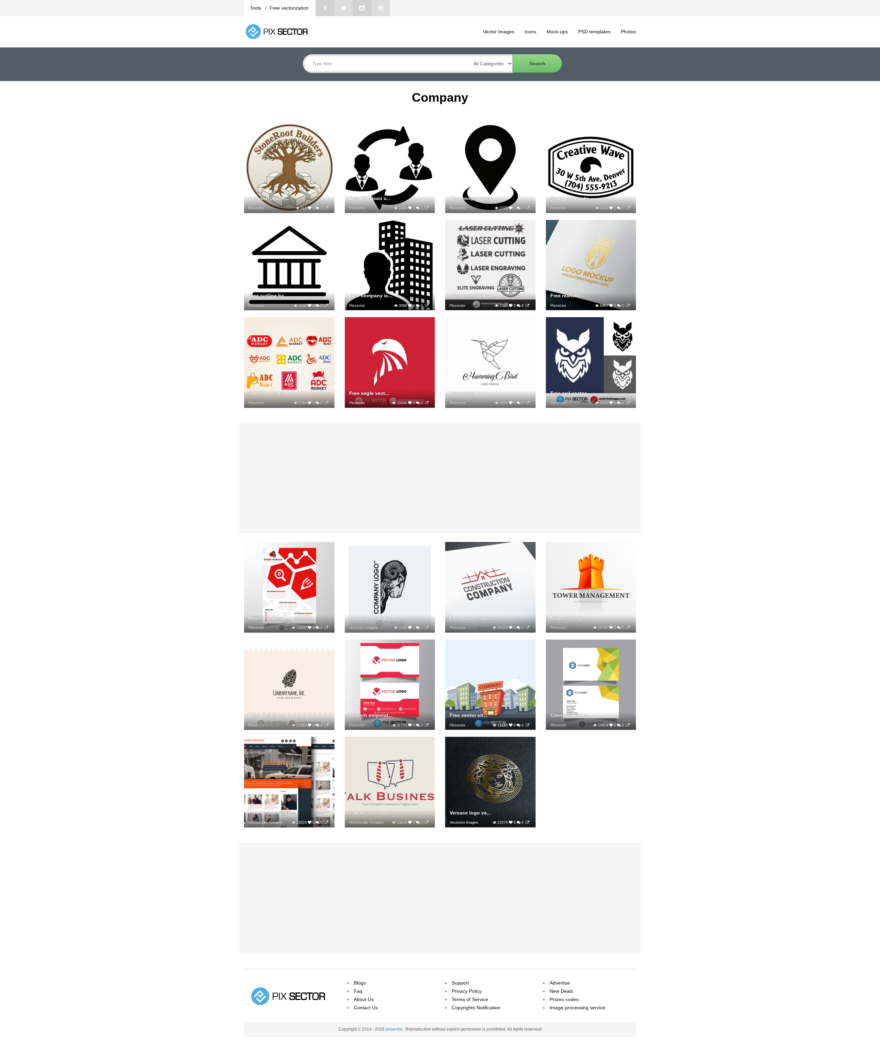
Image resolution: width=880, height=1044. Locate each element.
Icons (530, 31)
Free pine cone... (268, 715)
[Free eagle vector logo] (427, 402)
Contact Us (366, 1007)
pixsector (395, 1029)
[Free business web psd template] (326, 822)
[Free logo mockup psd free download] (527, 627)
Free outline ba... (268, 295)
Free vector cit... (468, 715)
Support (460, 983)
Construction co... (571, 715)
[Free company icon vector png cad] (427, 305)
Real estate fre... (569, 618)
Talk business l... (369, 812)
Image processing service (577, 1007)
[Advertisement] (440, 478)
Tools (256, 8)
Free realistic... (567, 295)
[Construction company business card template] (628, 725)
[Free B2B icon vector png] (427, 208)
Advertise (560, 983)
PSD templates (594, 31)
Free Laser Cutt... (470, 295)
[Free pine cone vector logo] (326, 725)
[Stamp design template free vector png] (628, 208)
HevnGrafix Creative (266, 822)
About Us (364, 999)
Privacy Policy (467, 991)
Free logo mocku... (471, 618)
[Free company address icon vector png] (527, 208)
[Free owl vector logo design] (628, 402)
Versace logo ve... (470, 812)
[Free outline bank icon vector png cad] (326, 305)
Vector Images (498, 31)
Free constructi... (268, 198)
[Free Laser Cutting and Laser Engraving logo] (527, 305)
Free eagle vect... (369, 393)
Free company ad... (472, 198)
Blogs (360, 983)
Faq (358, 991)
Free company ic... (370, 295)
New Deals (561, 991)
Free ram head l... (369, 618)
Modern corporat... (371, 715)
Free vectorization (289, 8)
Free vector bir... (468, 393)
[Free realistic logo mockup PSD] (628, 305)
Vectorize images (363, 627)
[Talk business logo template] (427, 822)
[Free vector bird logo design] (527, 402)
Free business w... (270, 812)
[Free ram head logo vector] (427, 627)
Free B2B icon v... (369, 198)
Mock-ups (557, 31)
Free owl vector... (570, 393)
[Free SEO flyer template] (326, 627)
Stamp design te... (571, 198)
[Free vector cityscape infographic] (527, 725)
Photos (628, 31)
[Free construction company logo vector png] (326, 208)
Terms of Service (470, 999)
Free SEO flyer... (267, 618)
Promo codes (564, 999)
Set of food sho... (269, 393)
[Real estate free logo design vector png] (628, 627)
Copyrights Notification (476, 1007)
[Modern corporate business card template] (427, 725)
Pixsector (256, 208)
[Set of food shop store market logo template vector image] (326, 402)
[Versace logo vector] (527, 822)
